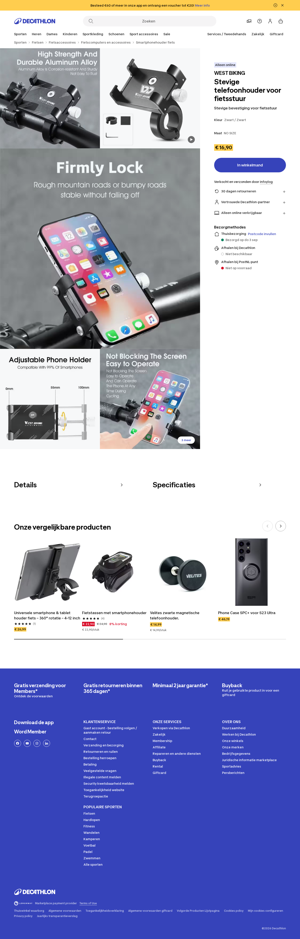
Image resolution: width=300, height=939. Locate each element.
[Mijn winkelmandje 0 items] (280, 21)
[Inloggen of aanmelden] (270, 21)
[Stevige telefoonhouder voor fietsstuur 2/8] (50, 98)
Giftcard (276, 34)
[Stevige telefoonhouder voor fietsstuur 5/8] (150, 399)
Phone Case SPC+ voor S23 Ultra (246, 613)
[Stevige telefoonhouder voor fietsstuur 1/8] (150, 98)
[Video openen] (191, 139)
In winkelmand (250, 165)
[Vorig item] (267, 526)
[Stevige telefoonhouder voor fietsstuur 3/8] (100, 248)
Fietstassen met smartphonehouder (114, 613)
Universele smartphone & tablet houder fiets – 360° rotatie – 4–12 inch (47, 615)
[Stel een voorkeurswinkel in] (249, 21)
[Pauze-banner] (275, 5)
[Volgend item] (280, 526)
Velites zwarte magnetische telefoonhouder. (174, 615)
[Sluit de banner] (282, 5)
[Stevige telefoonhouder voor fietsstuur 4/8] (50, 399)
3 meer (186, 440)
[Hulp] (259, 21)
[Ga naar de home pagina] (34, 21)
